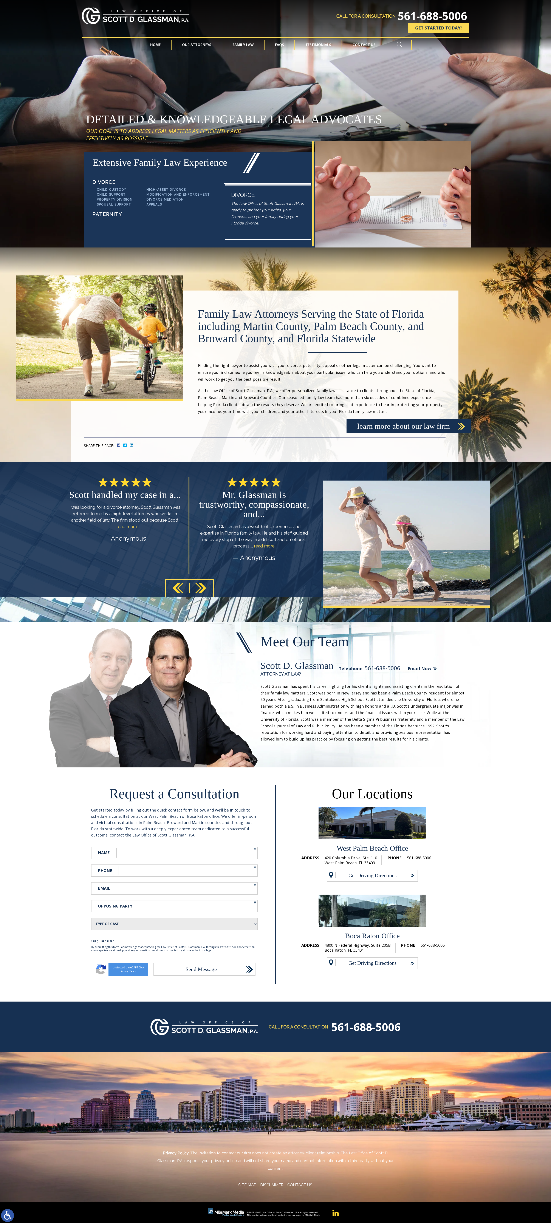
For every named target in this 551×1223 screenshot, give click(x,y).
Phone (105, 870)
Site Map (247, 1185)
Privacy (124, 971)
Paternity (107, 214)
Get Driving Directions (372, 875)
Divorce (104, 182)
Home (155, 44)
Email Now (419, 668)
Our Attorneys (196, 44)
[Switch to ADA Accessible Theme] (7, 1215)
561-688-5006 (432, 16)
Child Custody (111, 189)
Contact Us (364, 44)
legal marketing (279, 1215)
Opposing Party (115, 906)
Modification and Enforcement (178, 194)
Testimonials (318, 44)
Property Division (115, 199)
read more (135, 546)
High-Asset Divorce (166, 189)
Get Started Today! (438, 28)
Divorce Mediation (165, 199)
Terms (133, 971)
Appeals (154, 204)
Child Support (111, 194)
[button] (178, 588)
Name (104, 852)
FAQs (279, 44)
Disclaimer (271, 1185)
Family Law (243, 44)
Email (104, 888)
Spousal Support (114, 204)
